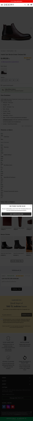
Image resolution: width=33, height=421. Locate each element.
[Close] (31, 206)
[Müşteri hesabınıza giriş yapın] (28, 4)
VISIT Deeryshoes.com (16, 214)
